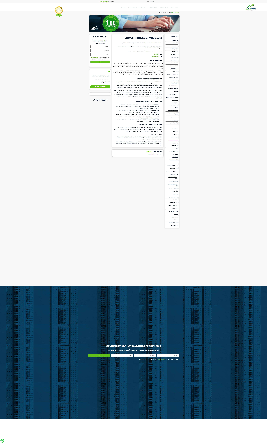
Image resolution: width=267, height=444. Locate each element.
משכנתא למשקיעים (174, 174)
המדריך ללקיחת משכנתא (173, 88)
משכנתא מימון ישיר (174, 60)
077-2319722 (104, 1)
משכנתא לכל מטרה (174, 48)
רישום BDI (176, 91)
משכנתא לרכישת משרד (173, 222)
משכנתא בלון (175, 199)
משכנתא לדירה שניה (174, 168)
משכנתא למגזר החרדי (174, 225)
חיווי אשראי (176, 214)
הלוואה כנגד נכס (175, 117)
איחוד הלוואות (142, 7)
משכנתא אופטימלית (174, 219)
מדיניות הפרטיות (94, 57)
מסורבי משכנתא (133, 7)
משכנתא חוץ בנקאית (174, 54)
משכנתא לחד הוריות (174, 142)
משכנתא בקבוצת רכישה (173, 140)
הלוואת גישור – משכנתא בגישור (172, 97)
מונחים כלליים (175, 128)
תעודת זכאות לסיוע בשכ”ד (173, 110)
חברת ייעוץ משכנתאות (173, 77)
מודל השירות (175, 134)
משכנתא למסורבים (174, 57)
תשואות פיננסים (175, 12)
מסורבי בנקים (175, 71)
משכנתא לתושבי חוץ (174, 80)
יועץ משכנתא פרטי (174, 68)
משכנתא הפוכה (175, 51)
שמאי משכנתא (175, 154)
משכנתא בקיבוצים (174, 83)
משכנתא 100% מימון (174, 120)
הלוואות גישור (175, 162)
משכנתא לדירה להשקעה (173, 205)
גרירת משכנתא (175, 157)
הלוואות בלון (175, 194)
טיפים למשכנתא (175, 145)
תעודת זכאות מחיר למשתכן (172, 74)
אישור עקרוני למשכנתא (173, 188)
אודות (172, 7)
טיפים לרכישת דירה (174, 122)
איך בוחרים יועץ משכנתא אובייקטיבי (173, 177)
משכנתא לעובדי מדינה (173, 211)
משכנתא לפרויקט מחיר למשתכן (173, 106)
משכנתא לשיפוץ (175, 63)
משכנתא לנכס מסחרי (174, 65)
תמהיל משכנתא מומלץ (173, 85)
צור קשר (123, 7)
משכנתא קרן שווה (174, 217)
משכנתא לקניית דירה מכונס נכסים (172, 185)
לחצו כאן (156, 54)
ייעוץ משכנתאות (153, 7)
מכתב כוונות (175, 148)
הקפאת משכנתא (175, 131)
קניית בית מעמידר (174, 137)
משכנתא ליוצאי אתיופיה (173, 181)
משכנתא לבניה (175, 103)
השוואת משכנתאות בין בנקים (172, 171)
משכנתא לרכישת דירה (173, 160)
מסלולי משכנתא (175, 191)
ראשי (176, 7)
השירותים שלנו (164, 7)
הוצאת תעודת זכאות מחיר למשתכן (173, 113)
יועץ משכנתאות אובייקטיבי (172, 165)
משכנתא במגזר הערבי (173, 202)
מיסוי (177, 125)
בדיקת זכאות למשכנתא (173, 197)
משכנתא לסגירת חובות (173, 94)
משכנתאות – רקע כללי (173, 151)
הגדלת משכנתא (175, 100)
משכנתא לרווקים (175, 208)
